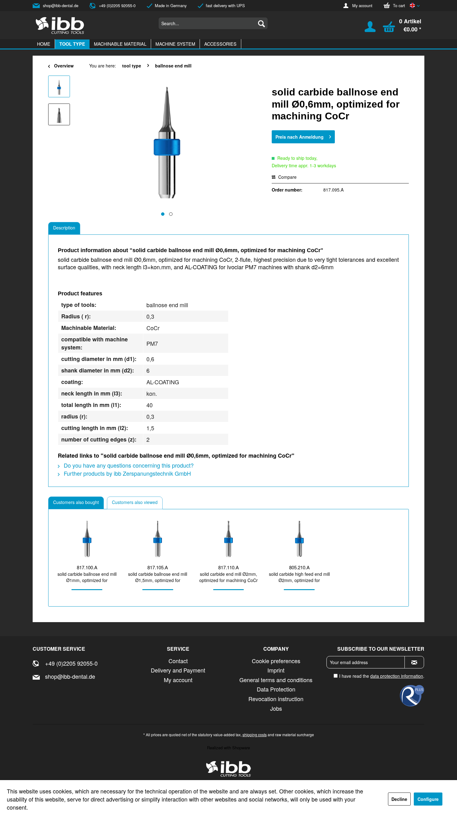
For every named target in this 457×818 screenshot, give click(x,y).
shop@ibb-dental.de (60, 5)
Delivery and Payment (178, 670)
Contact (178, 661)
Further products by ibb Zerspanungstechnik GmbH (126, 473)
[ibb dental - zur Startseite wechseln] (228, 769)
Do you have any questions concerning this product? (128, 465)
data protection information (396, 676)
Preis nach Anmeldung (299, 137)
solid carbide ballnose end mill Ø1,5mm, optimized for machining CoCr (157, 577)
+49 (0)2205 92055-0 (117, 5)
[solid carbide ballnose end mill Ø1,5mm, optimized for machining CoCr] (158, 539)
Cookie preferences (276, 661)
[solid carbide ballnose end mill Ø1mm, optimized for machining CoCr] (87, 539)
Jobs (276, 708)
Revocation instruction (275, 699)
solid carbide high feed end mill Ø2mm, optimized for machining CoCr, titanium (299, 577)
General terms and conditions (275, 680)
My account (362, 5)
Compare (287, 177)
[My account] (366, 29)
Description (64, 227)
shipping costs (254, 734)
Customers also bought (76, 502)
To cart (399, 5)
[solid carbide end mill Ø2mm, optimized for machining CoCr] (228, 539)
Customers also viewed (135, 502)
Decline (399, 799)
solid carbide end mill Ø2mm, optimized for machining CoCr (228, 577)
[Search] (261, 23)
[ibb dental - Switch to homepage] (60, 25)
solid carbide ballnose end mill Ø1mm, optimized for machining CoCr (87, 577)
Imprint (275, 670)
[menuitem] (213, 23)
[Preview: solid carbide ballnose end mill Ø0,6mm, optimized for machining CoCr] (59, 86)
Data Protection (276, 689)
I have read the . (381, 676)
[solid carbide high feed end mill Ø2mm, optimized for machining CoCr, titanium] (299, 539)
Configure (428, 799)
